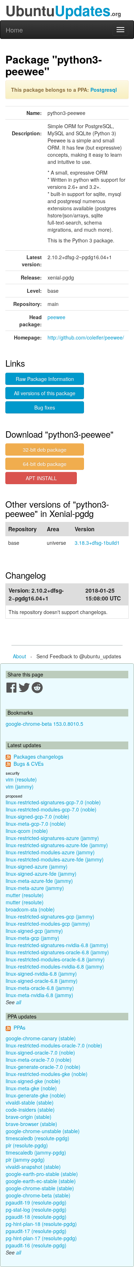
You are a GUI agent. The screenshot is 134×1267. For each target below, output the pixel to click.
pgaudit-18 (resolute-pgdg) (36, 1216)
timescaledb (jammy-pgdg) (36, 1152)
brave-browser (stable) (31, 1123)
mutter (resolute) (25, 895)
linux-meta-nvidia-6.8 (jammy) (39, 995)
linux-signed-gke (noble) (33, 1081)
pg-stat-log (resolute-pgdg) (36, 1209)
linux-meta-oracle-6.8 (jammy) (40, 987)
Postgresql (103, 89)
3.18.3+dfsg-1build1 (97, 542)
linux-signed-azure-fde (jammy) (41, 873)
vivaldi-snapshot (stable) (33, 1166)
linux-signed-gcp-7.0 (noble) (37, 816)
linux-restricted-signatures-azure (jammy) (52, 837)
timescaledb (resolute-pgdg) (37, 1138)
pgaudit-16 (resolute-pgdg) (36, 1245)
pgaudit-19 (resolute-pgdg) (36, 1202)
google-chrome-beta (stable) (38, 1195)
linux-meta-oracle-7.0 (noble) (38, 1059)
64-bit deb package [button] (44, 463)
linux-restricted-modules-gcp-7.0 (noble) (51, 809)
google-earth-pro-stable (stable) (42, 1173)
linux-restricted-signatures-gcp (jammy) (50, 916)
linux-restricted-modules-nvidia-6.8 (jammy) (55, 966)
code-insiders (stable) (30, 1109)
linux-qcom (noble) (27, 830)
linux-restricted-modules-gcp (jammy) (48, 923)
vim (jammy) (20, 786)
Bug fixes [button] (44, 407)
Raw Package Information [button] (45, 378)
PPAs (19, 1027)
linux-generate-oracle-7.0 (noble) (43, 1066)
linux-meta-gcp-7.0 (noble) (36, 823)
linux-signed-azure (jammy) (37, 866)
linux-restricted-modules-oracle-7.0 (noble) (54, 1045)
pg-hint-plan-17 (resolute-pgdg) (41, 1238)
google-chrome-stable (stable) (40, 1188)
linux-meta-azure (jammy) (35, 887)
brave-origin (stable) (28, 1116)
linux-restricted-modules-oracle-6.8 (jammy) (55, 959)
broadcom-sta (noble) (30, 909)
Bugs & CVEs (29, 763)
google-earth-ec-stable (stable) (41, 1181)
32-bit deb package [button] (44, 449)
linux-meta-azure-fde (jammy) (39, 880)
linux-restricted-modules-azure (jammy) (50, 852)
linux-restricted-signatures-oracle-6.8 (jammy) (57, 952)
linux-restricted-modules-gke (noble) (47, 1073)
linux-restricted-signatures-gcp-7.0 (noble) (53, 802)
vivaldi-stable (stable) (30, 1102)
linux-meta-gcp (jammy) (32, 937)
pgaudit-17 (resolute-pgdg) (36, 1231)
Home (14, 29)
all (18, 1002)
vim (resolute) (21, 779)
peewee (56, 317)
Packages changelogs (38, 756)
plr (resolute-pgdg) (27, 1145)
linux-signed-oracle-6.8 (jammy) (42, 980)
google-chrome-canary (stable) (41, 1038)
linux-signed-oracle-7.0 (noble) (40, 1052)
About (19, 656)
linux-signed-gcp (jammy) (34, 930)
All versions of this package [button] (44, 393)
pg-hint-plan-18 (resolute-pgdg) (41, 1223)
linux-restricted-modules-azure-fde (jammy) (55, 859)
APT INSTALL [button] (41, 478)
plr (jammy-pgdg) (25, 1159)
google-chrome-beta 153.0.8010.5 (44, 723)
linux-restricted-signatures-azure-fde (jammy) (57, 845)
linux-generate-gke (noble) (36, 1095)
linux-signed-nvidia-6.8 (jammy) (41, 973)
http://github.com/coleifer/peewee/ (86, 337)
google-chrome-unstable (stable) (43, 1131)
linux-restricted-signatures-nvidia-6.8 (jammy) (57, 945)
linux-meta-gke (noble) (31, 1088)
